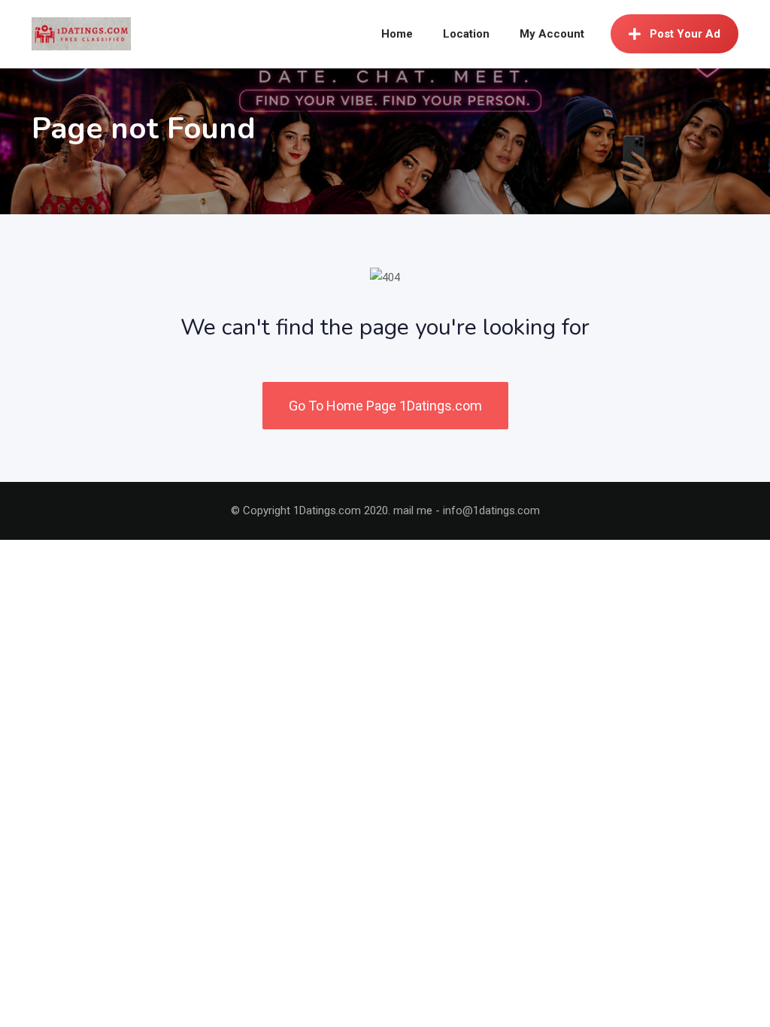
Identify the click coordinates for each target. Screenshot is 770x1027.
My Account (552, 34)
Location (466, 34)
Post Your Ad (685, 34)
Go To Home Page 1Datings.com (385, 406)
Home (397, 34)
